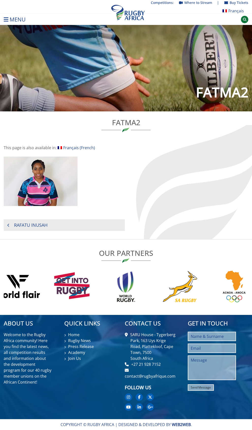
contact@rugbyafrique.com (150, 376)
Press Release (81, 346)
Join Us (74, 358)
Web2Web (181, 424)
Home (73, 334)
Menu (18, 19)
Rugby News (79, 340)
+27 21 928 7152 (146, 364)
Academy (76, 352)
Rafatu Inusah (30, 225)
